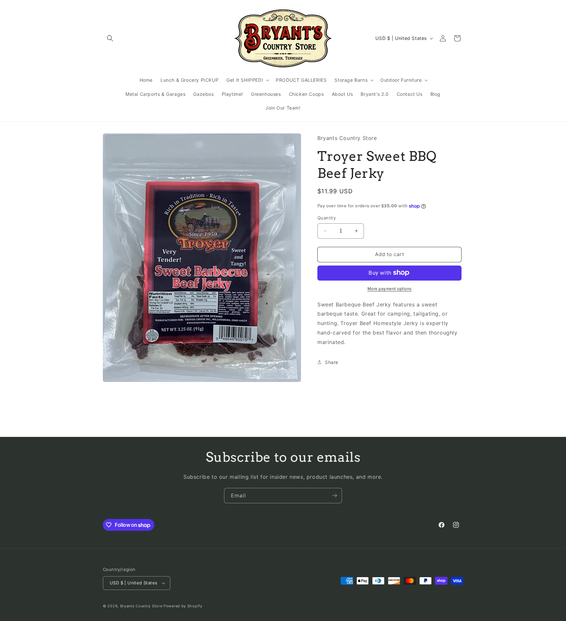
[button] (110, 38)
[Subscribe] (334, 495)
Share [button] (331, 362)
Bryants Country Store (141, 606)
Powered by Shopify (182, 606)
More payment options (390, 288)
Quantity (326, 217)
